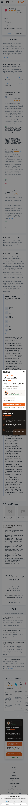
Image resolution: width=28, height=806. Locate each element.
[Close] (24, 372)
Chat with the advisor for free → (14, 404)
